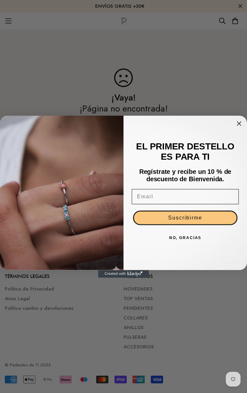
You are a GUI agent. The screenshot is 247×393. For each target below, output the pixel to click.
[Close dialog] (239, 124)
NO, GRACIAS (185, 238)
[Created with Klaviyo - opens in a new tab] (123, 274)
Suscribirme (185, 217)
